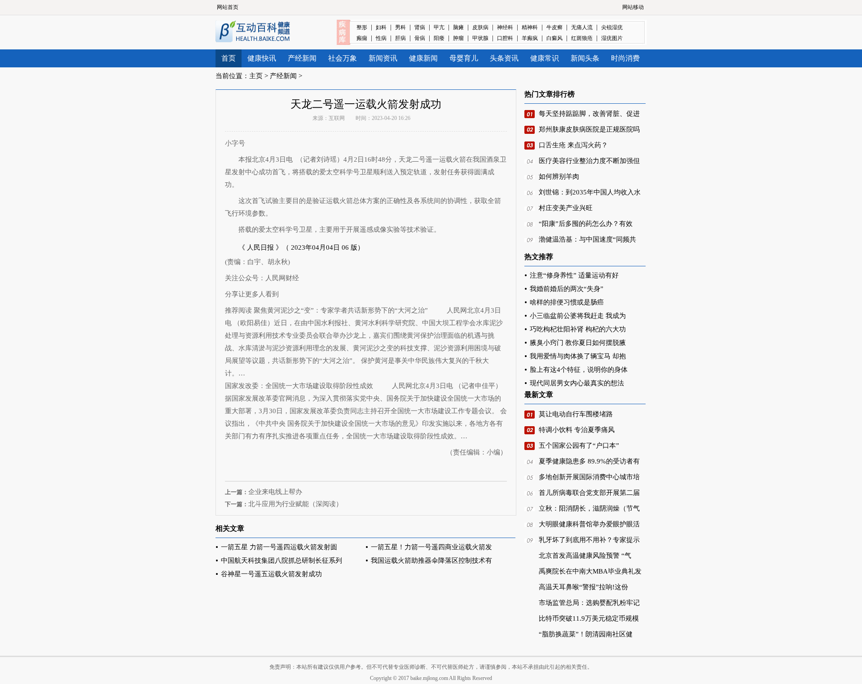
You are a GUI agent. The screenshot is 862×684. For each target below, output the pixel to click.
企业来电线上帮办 (275, 491)
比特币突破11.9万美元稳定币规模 (589, 618)
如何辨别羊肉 (559, 176)
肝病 (400, 38)
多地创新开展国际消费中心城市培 (589, 477)
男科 (400, 27)
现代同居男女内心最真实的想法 (577, 383)
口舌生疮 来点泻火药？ (573, 145)
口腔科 (505, 38)
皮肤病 (480, 27)
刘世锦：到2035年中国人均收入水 (590, 192)
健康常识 (544, 58)
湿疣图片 (612, 38)
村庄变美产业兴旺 (566, 208)
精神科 (530, 27)
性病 (381, 38)
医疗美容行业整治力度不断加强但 (589, 160)
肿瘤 (458, 38)
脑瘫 (458, 27)
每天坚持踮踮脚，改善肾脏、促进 (589, 113)
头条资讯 (504, 58)
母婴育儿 (463, 58)
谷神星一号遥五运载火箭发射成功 (271, 574)
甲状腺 (480, 38)
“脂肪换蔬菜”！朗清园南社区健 (586, 634)
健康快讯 (261, 58)
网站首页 (227, 7)
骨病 (419, 38)
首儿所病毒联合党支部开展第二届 (589, 492)
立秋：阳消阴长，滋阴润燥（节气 (589, 508)
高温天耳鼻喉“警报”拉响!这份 (583, 587)
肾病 (419, 27)
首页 (228, 58)
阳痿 (439, 38)
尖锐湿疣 (612, 27)
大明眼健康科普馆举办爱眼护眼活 (589, 524)
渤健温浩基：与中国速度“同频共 (587, 239)
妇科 (381, 27)
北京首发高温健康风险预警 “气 (585, 555)
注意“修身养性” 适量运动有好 (574, 275)
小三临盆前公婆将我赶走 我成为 (578, 315)
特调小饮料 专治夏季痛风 (577, 429)
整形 (361, 27)
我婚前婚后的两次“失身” (566, 288)
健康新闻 (423, 58)
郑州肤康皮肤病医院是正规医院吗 (589, 129)
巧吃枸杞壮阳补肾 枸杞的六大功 (578, 329)
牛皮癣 (554, 27)
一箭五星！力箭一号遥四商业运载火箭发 (431, 547)
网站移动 (633, 7)
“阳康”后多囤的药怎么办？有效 (586, 223)
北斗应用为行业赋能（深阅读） (295, 503)
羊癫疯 (530, 38)
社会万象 (342, 58)
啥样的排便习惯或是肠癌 (567, 302)
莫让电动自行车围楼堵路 (576, 414)
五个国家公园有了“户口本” (579, 445)
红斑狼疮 (582, 38)
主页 (256, 75)
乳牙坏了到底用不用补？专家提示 (589, 539)
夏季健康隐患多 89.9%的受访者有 (589, 461)
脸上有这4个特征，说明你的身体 (579, 369)
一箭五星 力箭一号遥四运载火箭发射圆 (279, 547)
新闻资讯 (383, 58)
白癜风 (554, 38)
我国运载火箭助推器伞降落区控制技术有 (431, 560)
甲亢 (439, 27)
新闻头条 (585, 58)
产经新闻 (302, 58)
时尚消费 (625, 58)
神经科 (505, 27)
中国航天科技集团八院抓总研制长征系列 (281, 560)
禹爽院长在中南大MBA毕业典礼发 (590, 571)
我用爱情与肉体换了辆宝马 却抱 (578, 356)
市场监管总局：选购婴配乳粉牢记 (589, 602)
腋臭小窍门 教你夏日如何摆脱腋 (578, 342)
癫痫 (361, 38)
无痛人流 (582, 27)
